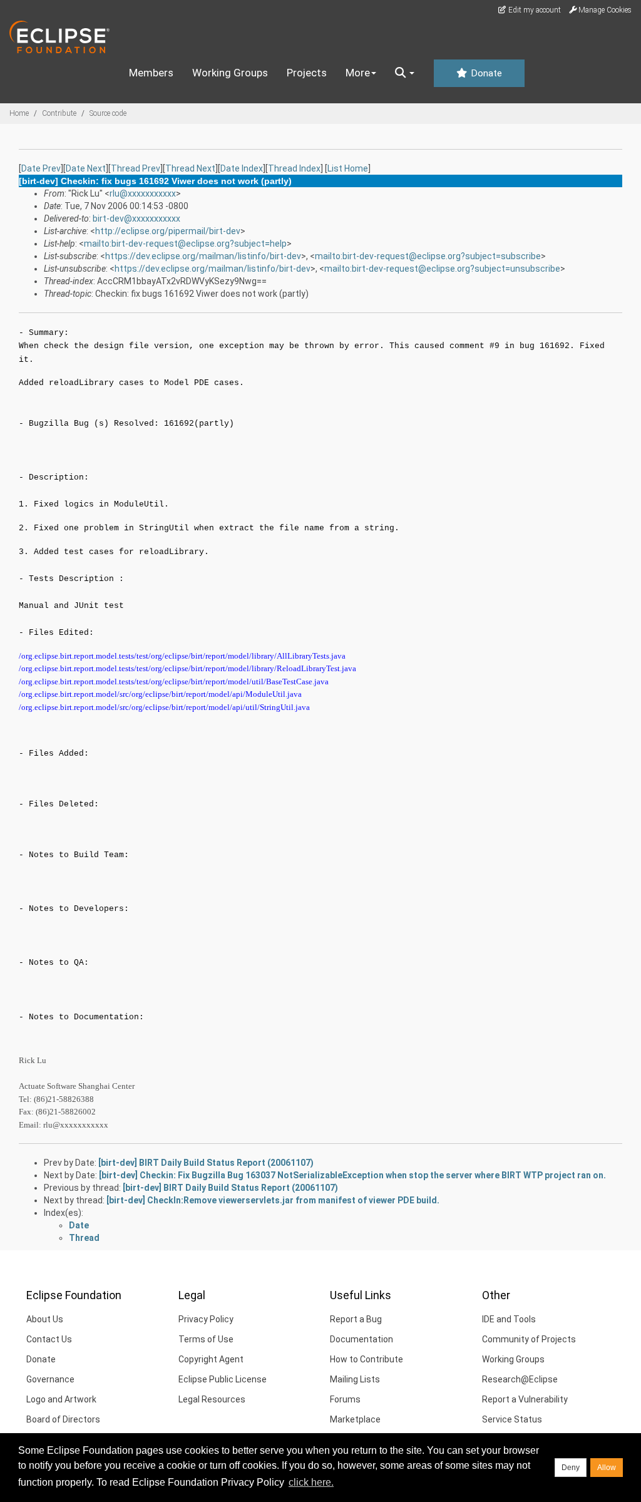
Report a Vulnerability (525, 1399)
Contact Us (49, 1339)
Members (151, 72)
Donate (485, 73)
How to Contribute (366, 1359)
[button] (404, 73)
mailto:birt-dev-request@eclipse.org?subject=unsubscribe (442, 269)
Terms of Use (205, 1339)
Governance (50, 1379)
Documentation (361, 1339)
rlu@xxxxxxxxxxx (143, 193)
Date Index (241, 168)
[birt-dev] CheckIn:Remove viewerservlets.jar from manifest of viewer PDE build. (272, 1200)
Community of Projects (529, 1339)
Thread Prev (135, 168)
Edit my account (533, 10)
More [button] (358, 72)
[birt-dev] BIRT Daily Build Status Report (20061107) (206, 1163)
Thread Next (190, 168)
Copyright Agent (211, 1359)
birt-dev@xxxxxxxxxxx (136, 218)
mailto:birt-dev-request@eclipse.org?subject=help (185, 244)
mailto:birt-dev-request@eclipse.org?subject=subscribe (428, 256)
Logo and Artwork (61, 1399)
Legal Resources (211, 1399)
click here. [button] (311, 1482)
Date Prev (41, 168)
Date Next (86, 168)
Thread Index (294, 168)
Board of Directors (63, 1419)
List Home (347, 168)
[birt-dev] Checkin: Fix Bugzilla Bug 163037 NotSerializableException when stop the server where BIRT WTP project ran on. (352, 1175)
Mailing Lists (355, 1379)
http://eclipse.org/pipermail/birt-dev (167, 231)
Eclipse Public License (222, 1379)
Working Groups (230, 72)
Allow (606, 1467)
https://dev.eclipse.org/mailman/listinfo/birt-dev (203, 256)
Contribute (59, 113)
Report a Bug (356, 1319)
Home (19, 113)
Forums (345, 1399)
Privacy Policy (205, 1319)
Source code (108, 113)
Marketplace (355, 1419)
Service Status (512, 1419)
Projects (307, 72)
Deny (571, 1467)
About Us (44, 1319)
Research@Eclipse (520, 1379)
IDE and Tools (509, 1319)
